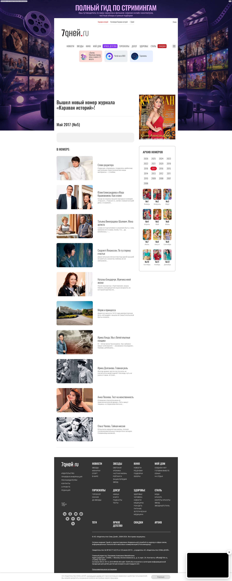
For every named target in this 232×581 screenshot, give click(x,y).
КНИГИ (116, 497)
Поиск (174, 22)
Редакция (65, 490)
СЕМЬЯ (157, 473)
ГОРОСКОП (96, 494)
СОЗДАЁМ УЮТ (161, 468)
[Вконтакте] (64, 514)
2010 (146, 178)
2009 (153, 178)
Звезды (80, 46)
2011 (169, 173)
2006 (146, 183)
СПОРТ (95, 473)
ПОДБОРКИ (138, 473)
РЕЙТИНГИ (117, 476)
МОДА (157, 494)
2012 (161, 173)
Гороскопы (124, 46)
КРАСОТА (158, 497)
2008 (161, 178)
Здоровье (144, 46)
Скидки (162, 46)
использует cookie (94, 576)
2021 (154, 163)
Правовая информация (71, 477)
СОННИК (95, 497)
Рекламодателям (69, 480)
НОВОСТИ (97, 463)
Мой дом (97, 46)
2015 (169, 168)
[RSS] (73, 523)
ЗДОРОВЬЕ (139, 490)
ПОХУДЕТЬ (138, 506)
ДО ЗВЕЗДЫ (96, 500)
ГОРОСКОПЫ (98, 490)
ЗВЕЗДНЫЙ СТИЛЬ (162, 506)
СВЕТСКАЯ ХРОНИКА (117, 469)
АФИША (116, 494)
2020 (161, 163)
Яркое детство (110, 46)
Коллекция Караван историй (119, 22)
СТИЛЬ (158, 490)
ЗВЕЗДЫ (95, 468)
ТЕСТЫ (115, 503)
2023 (169, 158)
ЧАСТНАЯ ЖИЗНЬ (120, 473)
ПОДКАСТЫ (117, 500)
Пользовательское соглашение (104, 569)
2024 (161, 158)
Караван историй (103, 22)
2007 (169, 178)
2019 (169, 163)
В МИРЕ (95, 476)
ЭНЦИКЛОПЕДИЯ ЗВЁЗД (120, 480)
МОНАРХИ (96, 471)
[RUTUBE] (67, 519)
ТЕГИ (94, 522)
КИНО (137, 463)
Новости (70, 46)
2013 (154, 173)
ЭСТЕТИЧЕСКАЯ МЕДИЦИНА (140, 513)
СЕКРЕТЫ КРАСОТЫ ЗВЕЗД (162, 501)
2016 (161, 168)
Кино (88, 46)
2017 (154, 168)
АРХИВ (158, 522)
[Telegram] (78, 519)
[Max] (81, 514)
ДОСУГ (116, 490)
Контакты (65, 483)
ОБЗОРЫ (137, 476)
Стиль (153, 46)
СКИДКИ (138, 522)
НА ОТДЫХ (159, 476)
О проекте (65, 487)
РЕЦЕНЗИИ (138, 471)
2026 (146, 158)
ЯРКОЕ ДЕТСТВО (117, 524)
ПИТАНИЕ (137, 509)
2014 (146, 173)
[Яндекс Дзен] (73, 519)
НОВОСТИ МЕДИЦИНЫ (139, 501)
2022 (146, 163)
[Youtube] (76, 514)
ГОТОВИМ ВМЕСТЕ (162, 471)
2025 (153, 158)
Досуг (134, 46)
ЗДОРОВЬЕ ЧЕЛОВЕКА (138, 495)
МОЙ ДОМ (160, 463)
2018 (146, 168)
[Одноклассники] (70, 514)
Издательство (67, 473)
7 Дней (132, 22)
